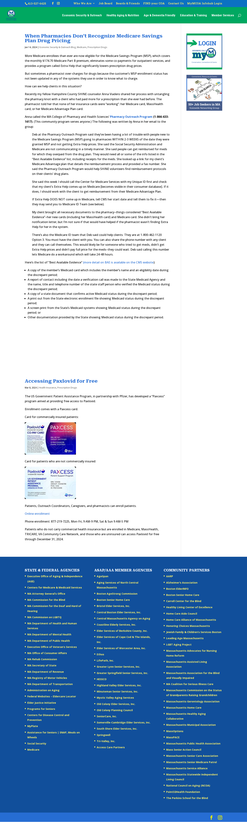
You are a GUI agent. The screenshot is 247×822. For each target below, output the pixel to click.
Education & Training (193, 15)
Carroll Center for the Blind (183, 601)
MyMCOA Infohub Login (204, 3)
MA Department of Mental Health (49, 634)
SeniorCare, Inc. (107, 716)
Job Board (105, 3)
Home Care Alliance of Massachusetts (191, 619)
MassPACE (173, 737)
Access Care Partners (111, 747)
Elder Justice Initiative (41, 702)
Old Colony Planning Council (115, 710)
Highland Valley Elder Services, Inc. (119, 685)
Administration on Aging (43, 690)
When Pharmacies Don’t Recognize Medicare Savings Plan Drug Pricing (94, 38)
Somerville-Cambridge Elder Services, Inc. (123, 722)
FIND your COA (154, 3)
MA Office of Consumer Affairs (47, 653)
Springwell (103, 735)
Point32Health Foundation (183, 792)
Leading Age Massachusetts (185, 638)
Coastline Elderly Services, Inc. (116, 624)
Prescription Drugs (97, 47)
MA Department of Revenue (45, 671)
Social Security (36, 743)
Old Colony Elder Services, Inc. (116, 704)
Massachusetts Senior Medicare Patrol (191, 762)
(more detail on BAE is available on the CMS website (118, 262)
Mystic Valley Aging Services (115, 697)
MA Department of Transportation (50, 684)
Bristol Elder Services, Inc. (113, 606)
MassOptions (174, 731)
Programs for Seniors (41, 709)
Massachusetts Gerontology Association (193, 701)
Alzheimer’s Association (181, 582)
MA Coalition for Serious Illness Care (189, 684)
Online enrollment (37, 514)
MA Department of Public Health (48, 640)
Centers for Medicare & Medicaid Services (54, 587)
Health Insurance (47, 387)
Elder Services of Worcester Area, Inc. (121, 648)
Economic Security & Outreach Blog (57, 47)
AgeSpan (102, 576)
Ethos (100, 654)
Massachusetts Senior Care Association (192, 756)
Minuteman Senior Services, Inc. (117, 691)
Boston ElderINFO (177, 588)
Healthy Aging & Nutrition (123, 15)
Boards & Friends (128, 3)
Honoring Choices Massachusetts (188, 626)
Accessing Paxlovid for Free (61, 381)
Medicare (81, 47)
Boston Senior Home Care (113, 600)
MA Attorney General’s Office (46, 593)
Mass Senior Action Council (183, 749)
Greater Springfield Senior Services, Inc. (122, 673)
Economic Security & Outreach (82, 15)
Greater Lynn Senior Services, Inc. (118, 666)
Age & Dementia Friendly (159, 15)
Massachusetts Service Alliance (187, 768)
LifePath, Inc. (105, 660)
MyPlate (32, 726)
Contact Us (176, 3)
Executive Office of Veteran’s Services (52, 647)
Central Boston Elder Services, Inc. (119, 612)
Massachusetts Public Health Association (193, 743)
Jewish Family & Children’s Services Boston (193, 632)
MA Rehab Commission (42, 659)
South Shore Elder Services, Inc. (117, 728)
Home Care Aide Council (181, 613)
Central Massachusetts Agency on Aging (123, 618)
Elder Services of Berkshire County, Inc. (122, 630)
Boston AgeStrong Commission (117, 593)
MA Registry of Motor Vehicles (47, 678)
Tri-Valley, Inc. (106, 741)
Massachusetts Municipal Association (191, 725)
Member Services (223, 15)
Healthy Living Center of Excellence (189, 607)
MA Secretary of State (41, 665)
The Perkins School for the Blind (187, 798)
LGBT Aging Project (178, 644)
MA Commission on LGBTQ (44, 617)
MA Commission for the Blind (46, 600)
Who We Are (82, 3)
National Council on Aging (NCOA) (188, 785)
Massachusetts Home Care (183, 707)
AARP (169, 576)
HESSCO (102, 679)
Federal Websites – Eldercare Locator (51, 696)
